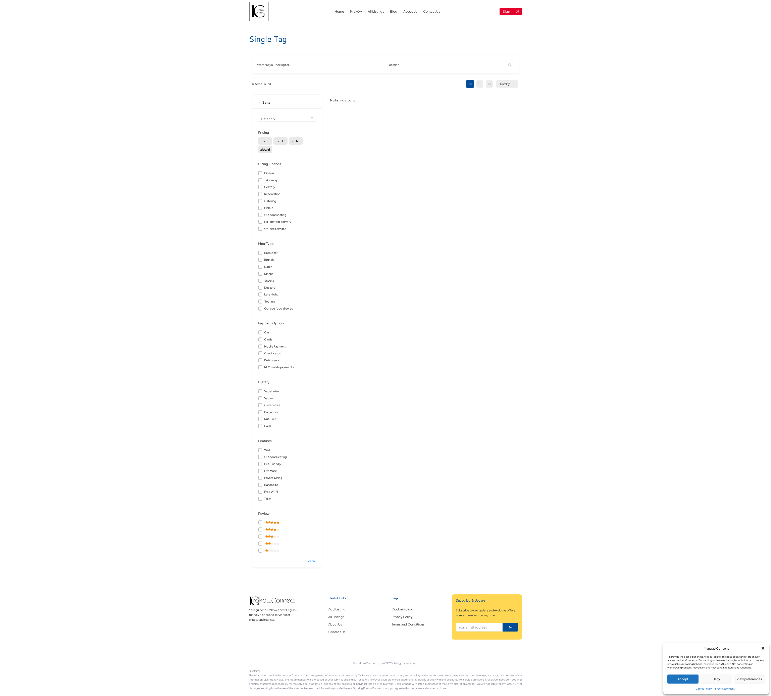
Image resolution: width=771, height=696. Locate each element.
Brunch (269, 259)
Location (393, 64)
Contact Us (431, 11)
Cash (267, 332)
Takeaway (271, 180)
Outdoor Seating (275, 457)
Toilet (267, 498)
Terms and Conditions (408, 624)
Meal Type (266, 243)
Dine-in (269, 173)
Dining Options (269, 164)
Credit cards (272, 353)
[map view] (489, 84)
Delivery (269, 187)
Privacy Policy (402, 617)
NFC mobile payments (279, 367)
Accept (683, 679)
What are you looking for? (274, 64)
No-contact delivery (277, 221)
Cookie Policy (704, 688)
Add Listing (337, 609)
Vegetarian (271, 391)
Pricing (263, 132)
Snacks (269, 280)
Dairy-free (271, 412)
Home (339, 11)
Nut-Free (270, 419)
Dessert (269, 287)
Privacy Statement (724, 688)
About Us (410, 11)
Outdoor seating (275, 215)
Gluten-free (272, 405)
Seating (269, 301)
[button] (763, 648)
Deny (716, 679)
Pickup (268, 208)
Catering (270, 201)
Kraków (356, 11)
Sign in (508, 11)
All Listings (376, 11)
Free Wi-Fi (271, 491)
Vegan (268, 398)
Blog (393, 11)
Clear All (310, 561)
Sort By (505, 84)
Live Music (270, 471)
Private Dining (273, 477)
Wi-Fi (267, 450)
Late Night (271, 294)
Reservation (272, 194)
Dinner (268, 273)
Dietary (263, 382)
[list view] (480, 84)
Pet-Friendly (272, 464)
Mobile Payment (275, 346)
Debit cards (271, 360)
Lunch (268, 266)
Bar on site (271, 484)
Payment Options (271, 323)
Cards (268, 339)
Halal (267, 426)
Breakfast (271, 252)
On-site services (275, 228)
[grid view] (470, 84)
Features (265, 441)
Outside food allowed (278, 308)
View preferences (749, 679)
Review (263, 513)
